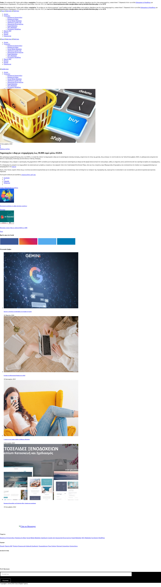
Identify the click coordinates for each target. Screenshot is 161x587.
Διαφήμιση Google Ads (48, 538)
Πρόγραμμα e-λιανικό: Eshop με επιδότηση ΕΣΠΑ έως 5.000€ (13, 227)
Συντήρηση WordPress (98, 538)
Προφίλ (2, 546)
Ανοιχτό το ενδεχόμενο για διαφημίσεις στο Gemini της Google (18, 311)
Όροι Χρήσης (52, 546)
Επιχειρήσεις (14, 188)
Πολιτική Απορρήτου (63, 546)
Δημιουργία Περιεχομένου (63, 538)
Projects (15, 546)
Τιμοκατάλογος (43, 546)
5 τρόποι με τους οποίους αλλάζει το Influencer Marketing (17, 439)
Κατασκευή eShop (20, 538)
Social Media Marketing (33, 538)
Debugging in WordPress (143, 2)
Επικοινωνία (21, 546)
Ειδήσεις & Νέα (5, 149)
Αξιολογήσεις (73, 546)
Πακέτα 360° (9, 546)
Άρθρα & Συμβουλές (32, 546)
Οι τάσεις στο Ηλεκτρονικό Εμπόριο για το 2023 (14, 375)
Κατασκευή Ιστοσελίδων (7, 538)
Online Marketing (5, 188)
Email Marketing (76, 538)
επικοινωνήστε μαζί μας (28, 174)
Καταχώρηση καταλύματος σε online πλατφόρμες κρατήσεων (13, 205)
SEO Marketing (86, 538)
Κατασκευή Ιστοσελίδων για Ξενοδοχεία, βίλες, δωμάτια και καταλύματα (20, 503)
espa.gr (14, 166)
